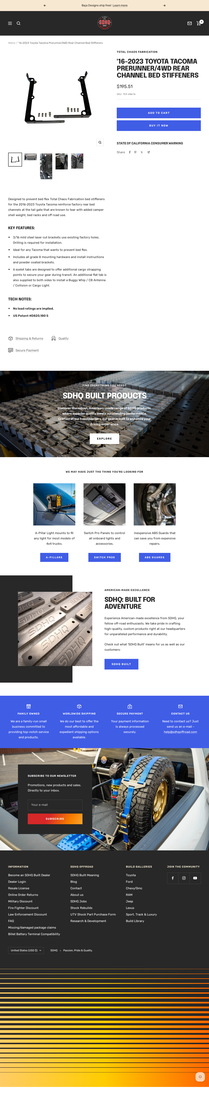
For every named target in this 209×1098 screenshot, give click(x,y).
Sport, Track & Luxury (141, 914)
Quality (64, 338)
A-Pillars (54, 557)
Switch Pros (104, 557)
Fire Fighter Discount (23, 908)
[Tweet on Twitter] (141, 152)
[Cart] (199, 23)
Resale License (18, 888)
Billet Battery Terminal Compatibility (34, 934)
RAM (129, 895)
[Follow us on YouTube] (195, 878)
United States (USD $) (24, 950)
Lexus (130, 908)
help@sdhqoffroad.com (180, 732)
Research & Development (88, 921)
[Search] (18, 23)
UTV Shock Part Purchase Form (93, 914)
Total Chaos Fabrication (137, 51)
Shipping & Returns (29, 338)
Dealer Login (17, 882)
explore (104, 438)
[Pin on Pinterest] (135, 152)
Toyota (131, 875)
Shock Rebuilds (81, 908)
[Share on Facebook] (130, 152)
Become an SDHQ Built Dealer (29, 875)
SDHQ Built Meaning (84, 875)
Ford (129, 882)
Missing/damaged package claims (32, 927)
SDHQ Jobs (78, 901)
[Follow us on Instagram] (184, 878)
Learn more (120, 5)
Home (11, 42)
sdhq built (121, 664)
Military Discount (20, 901)
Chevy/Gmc (134, 888)
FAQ (11, 921)
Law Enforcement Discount (27, 914)
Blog (73, 882)
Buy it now (158, 125)
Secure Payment (27, 350)
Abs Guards (155, 557)
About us (76, 895)
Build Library (135, 921)
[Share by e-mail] (148, 152)
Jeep (129, 901)
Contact (76, 888)
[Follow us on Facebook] (172, 878)
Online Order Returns (23, 895)
